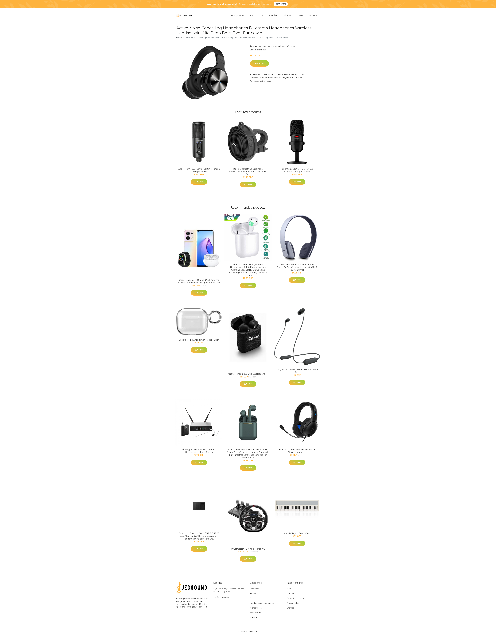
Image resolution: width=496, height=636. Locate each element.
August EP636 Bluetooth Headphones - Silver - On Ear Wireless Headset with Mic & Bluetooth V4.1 (297, 267)
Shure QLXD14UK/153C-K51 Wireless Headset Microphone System (199, 450)
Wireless (291, 46)
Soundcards (255, 612)
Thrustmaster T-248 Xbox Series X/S (248, 549)
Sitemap (290, 608)
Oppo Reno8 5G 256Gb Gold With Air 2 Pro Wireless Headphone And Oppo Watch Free (199, 281)
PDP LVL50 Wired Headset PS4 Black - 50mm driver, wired (297, 450)
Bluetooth (289, 15)
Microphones (237, 15)
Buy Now (259, 63)
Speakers (274, 15)
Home (179, 37)
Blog (301, 15)
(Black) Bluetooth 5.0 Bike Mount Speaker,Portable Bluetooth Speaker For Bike (248, 172)
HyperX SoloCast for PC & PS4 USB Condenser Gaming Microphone (297, 170)
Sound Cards (256, 15)
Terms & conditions (295, 598)
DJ (251, 598)
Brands (313, 15)
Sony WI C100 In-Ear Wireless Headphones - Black (297, 370)
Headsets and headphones (274, 46)
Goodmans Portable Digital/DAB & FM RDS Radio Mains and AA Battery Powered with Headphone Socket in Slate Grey (199, 536)
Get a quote (281, 4)
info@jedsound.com (222, 597)
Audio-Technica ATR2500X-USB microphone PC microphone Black (199, 170)
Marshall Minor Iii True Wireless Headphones (248, 374)
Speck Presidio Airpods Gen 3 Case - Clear (199, 340)
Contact (290, 593)
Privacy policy (293, 603)
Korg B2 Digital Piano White (297, 533)
